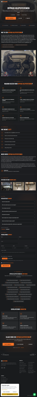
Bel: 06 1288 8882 (20, 344)
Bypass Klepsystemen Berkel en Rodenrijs (12, 282)
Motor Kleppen (30, 368)
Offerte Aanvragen (10, 18)
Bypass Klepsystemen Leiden (25, 289)
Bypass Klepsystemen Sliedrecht (25, 280)
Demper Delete (30, 363)
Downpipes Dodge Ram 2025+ (22, 372)
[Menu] (35, 2)
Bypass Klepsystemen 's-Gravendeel (13, 299)
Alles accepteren (10, 394)
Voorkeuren (15, 391)
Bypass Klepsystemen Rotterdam (13, 289)
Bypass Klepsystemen (22, 363)
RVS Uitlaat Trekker (31, 370)
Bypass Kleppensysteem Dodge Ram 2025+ (31, 372)
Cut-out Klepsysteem (31, 362)
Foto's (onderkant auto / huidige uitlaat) (6, 256)
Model (14, 245)
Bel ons (3, 229)
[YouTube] (4, 368)
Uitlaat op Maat (21, 362)
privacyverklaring (10, 262)
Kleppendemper (30, 367)
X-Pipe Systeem (30, 365)
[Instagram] (2, 368)
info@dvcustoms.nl (5, 379)
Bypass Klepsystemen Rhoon (25, 299)
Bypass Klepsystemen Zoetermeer (25, 287)
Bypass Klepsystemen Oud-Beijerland (12, 296)
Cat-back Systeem (22, 367)
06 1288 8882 (4, 377)
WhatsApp (28, 18)
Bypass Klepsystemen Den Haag (12, 287)
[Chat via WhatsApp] (34, 394)
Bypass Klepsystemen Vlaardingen (13, 280)
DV (4, 361)
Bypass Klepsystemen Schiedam (26, 296)
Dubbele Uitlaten (21, 368)
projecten (22, 347)
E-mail (2, 241)
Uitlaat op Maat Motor (22, 370)
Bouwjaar (26, 245)
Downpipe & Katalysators (23, 365)
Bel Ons (20, 18)
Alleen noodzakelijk (6, 391)
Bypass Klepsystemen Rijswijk (19, 301)
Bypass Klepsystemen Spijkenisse (26, 282)
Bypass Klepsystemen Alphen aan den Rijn (25, 294)
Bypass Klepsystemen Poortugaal (11, 294)
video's (19, 347)
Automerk (2, 245)
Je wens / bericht (3, 250)
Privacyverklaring (4, 389)
